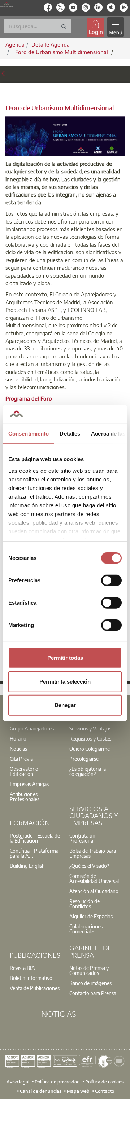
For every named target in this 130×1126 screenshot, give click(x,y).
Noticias (18, 748)
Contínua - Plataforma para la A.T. (34, 853)
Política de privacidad (57, 1081)
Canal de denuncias (40, 1091)
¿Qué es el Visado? (89, 865)
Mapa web (78, 1091)
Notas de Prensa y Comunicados (89, 970)
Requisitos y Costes (90, 738)
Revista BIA (22, 967)
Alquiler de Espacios (91, 916)
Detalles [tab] (70, 433)
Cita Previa (21, 758)
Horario (18, 738)
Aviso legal (17, 1081)
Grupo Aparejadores (32, 728)
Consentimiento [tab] (28, 433)
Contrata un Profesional (82, 838)
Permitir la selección (65, 681)
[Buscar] (64, 27)
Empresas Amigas (29, 784)
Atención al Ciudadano (93, 891)
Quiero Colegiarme (89, 748)
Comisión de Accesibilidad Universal (94, 878)
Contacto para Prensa (92, 993)
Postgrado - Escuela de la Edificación (35, 838)
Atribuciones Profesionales (24, 796)
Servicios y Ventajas (90, 728)
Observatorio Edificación (24, 771)
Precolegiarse (84, 758)
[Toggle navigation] (115, 27)
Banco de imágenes (90, 983)
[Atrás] (3, 73)
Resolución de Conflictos (84, 903)
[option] (35, 728)
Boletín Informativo (31, 978)
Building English (27, 865)
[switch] (111, 580)
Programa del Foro (28, 398)
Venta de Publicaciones (35, 988)
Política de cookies (104, 1081)
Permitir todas (65, 658)
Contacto (104, 1091)
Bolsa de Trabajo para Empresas (92, 853)
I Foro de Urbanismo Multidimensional (60, 52)
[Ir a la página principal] (6, 4)
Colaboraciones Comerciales (86, 929)
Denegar (65, 705)
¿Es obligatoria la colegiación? (87, 771)
